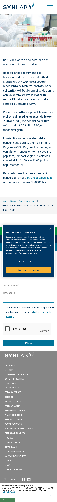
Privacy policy (13, 392)
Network (9, 370)
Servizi (9, 397)
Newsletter (11, 465)
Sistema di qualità (14, 379)
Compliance (10, 383)
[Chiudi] (50, 228)
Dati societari (12, 388)
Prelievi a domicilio (14, 419)
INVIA (28, 343)
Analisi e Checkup (13, 402)
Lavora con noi (14, 470)
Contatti (10, 461)
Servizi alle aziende (15, 411)
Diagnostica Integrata (16, 374)
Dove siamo (11, 447)
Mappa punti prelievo (15, 456)
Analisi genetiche (13, 415)
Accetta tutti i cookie (28, 270)
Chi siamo (10, 365)
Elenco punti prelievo (16, 452)
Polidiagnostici (12, 406)
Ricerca (9, 438)
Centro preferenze (8, 500)
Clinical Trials (12, 442)
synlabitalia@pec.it (8, 492)
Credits (52, 495)
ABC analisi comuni (14, 424)
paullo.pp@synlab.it (39, 177)
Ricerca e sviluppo (15, 433)
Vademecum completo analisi (20, 428)
